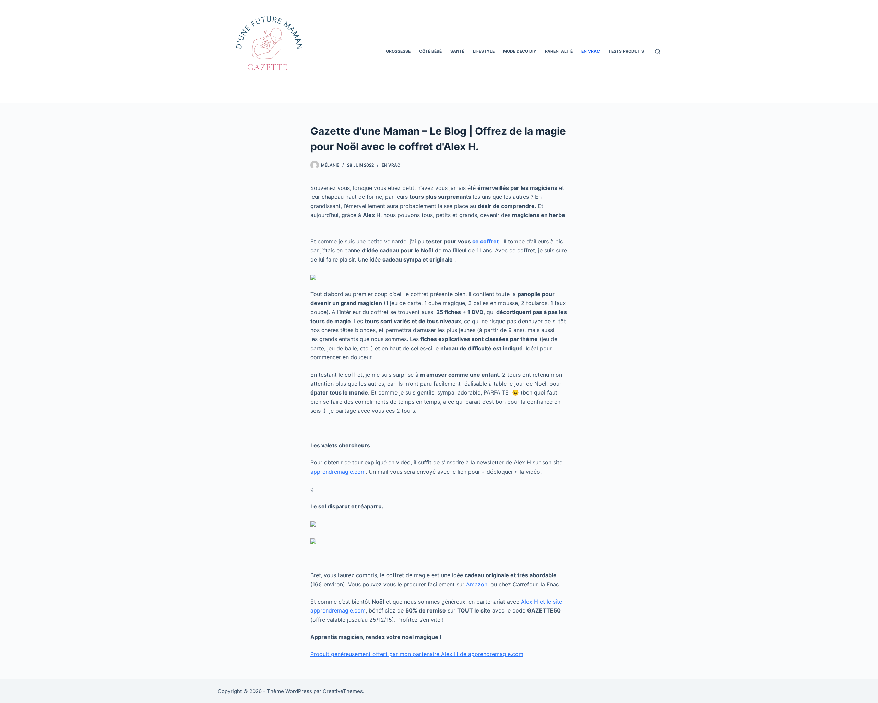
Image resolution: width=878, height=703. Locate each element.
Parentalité (559, 51)
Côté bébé (430, 51)
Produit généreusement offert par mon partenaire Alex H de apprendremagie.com (416, 654)
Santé (457, 51)
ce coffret (485, 241)
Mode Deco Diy (519, 51)
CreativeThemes (343, 691)
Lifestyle (484, 51)
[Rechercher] (657, 51)
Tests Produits (626, 51)
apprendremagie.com (338, 471)
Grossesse (398, 51)
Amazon (476, 584)
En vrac (590, 51)
